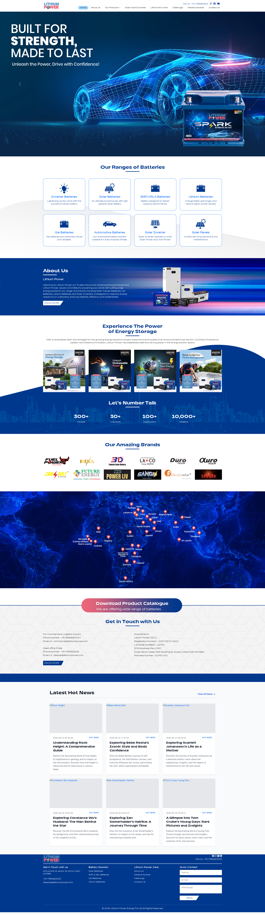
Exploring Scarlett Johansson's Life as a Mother (184, 746)
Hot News (94, 737)
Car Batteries (95, 878)
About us (95, 8)
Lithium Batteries (201, 196)
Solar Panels (201, 232)
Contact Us (214, 8)
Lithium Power (53, 279)
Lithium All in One (159, 8)
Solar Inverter (155, 232)
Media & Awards (196, 8)
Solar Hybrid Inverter (135, 8)
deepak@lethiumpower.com (58, 882)
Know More (51, 303)
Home (83, 8)
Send (189, 898)
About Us (139, 871)
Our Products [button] (112, 8)
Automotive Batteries (109, 232)
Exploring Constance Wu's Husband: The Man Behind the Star (75, 822)
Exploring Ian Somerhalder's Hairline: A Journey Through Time (130, 822)
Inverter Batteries (64, 196)
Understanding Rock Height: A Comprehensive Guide (74, 746)
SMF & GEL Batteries (99, 875)
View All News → (206, 694)
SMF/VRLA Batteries (155, 196)
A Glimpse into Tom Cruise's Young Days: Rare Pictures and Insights (188, 822)
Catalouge (178, 8)
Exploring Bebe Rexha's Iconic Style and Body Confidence (129, 746)
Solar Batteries (109, 196)
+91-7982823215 (52, 878)
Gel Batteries (64, 232)
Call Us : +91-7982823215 (195, 4)
